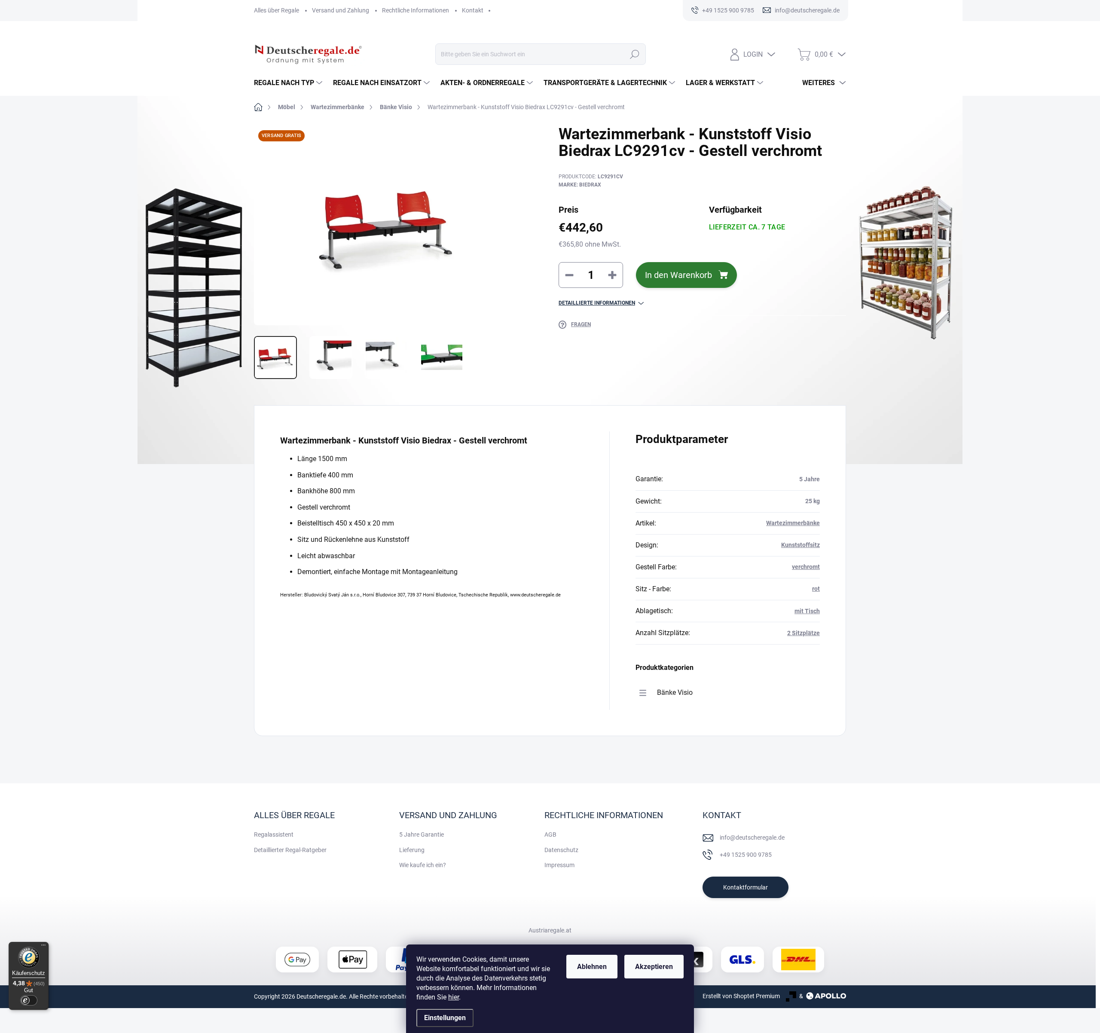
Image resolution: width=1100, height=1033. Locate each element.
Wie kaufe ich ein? (422, 865)
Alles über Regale (276, 10)
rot (816, 588)
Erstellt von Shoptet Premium (741, 996)
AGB (550, 834)
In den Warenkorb (678, 275)
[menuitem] (289, 83)
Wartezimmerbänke (793, 523)
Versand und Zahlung (340, 10)
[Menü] (43, 947)
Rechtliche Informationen (415, 10)
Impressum (559, 865)
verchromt (806, 566)
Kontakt (472, 10)
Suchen (635, 54)
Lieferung (412, 850)
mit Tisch (807, 611)
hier (453, 997)
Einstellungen (445, 1018)
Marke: (580, 185)
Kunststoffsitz (800, 544)
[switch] (28, 1000)
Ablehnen (592, 967)
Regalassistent (273, 834)
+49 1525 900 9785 (746, 854)
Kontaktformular (745, 887)
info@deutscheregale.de (752, 837)
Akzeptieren (654, 967)
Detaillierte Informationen (597, 303)
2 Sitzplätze (803, 633)
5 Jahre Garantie (421, 834)
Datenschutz (561, 850)
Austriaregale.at (550, 930)
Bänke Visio (675, 692)
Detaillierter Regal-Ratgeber (290, 850)
